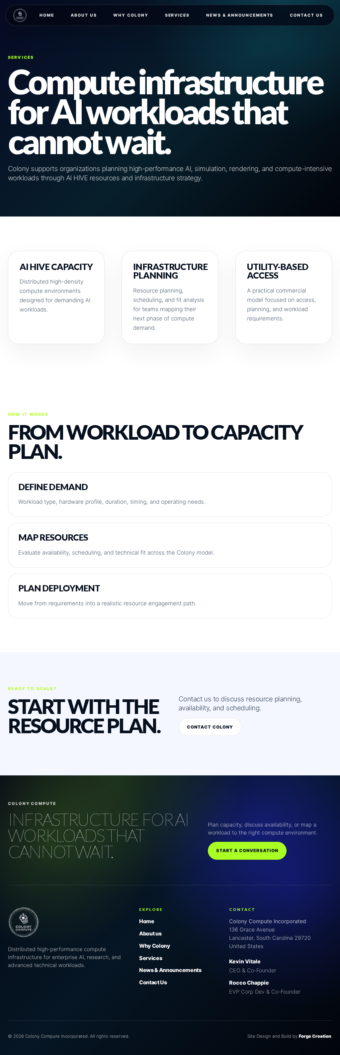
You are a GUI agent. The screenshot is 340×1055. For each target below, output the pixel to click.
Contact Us (306, 15)
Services (177, 15)
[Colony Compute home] (23, 935)
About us (84, 15)
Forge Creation (315, 1036)
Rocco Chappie (249, 982)
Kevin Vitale (245, 961)
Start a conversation (247, 850)
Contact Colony (210, 727)
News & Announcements (239, 15)
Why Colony (130, 15)
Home (47, 15)
